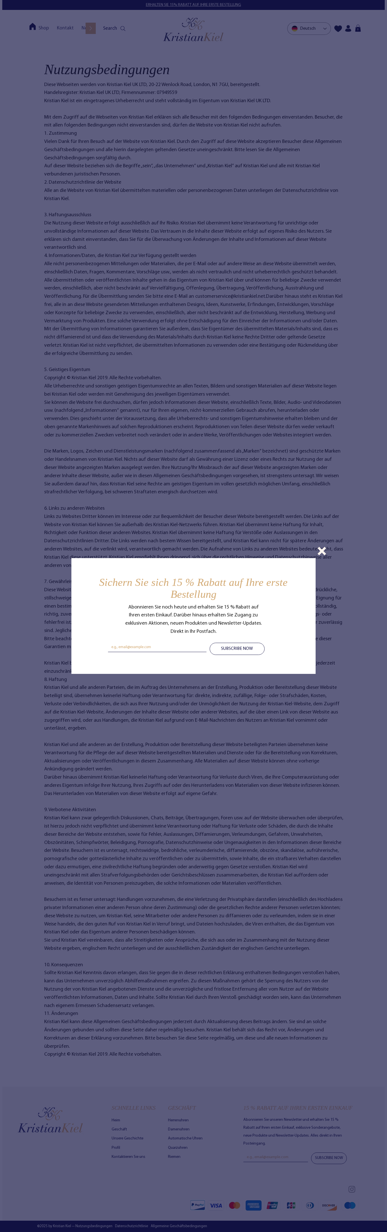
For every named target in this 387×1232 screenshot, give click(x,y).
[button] (322, 551)
